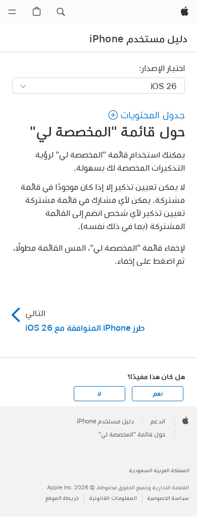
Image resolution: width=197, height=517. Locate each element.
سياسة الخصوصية (168, 498)
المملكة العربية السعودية (159, 470)
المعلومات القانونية (113, 498)
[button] (60, 12)
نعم (158, 394)
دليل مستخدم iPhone (138, 39)
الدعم (158, 421)
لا (99, 394)
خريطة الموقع (62, 498)
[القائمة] (12, 12)
